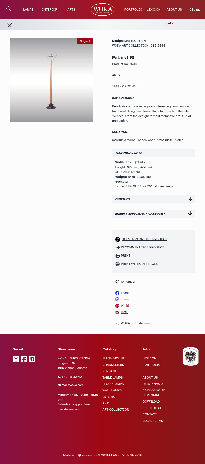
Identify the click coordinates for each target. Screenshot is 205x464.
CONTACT (150, 414)
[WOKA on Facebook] (24, 359)
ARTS (71, 10)
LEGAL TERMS (153, 421)
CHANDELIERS (113, 365)
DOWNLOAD (151, 402)
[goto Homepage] (102, 9)
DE (191, 10)
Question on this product (144, 239)
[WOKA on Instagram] (16, 359)
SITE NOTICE (152, 408)
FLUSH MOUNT (113, 358)
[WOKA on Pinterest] (32, 359)
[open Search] (9, 8)
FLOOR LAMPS (113, 384)
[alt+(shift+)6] (9, 25)
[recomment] (118, 247)
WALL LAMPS (112, 390)
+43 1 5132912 (71, 377)
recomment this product (142, 247)
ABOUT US (174, 10)
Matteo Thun (135, 41)
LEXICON (154, 10)
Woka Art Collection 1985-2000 (138, 46)
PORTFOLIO (133, 10)
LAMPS (28, 10)
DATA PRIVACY (153, 384)
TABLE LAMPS (112, 378)
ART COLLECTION (115, 410)
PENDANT (109, 371)
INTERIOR (49, 10)
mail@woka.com (72, 385)
